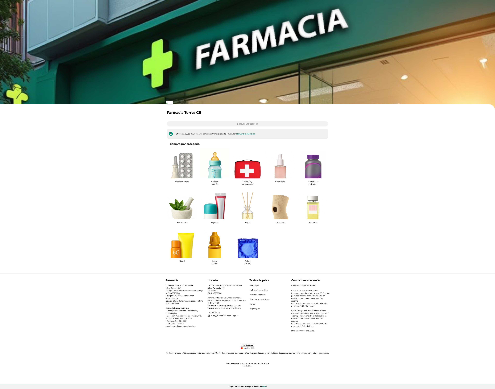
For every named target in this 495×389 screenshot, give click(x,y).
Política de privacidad (258, 290)
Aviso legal (254, 285)
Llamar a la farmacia (245, 134)
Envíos (252, 304)
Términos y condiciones (259, 299)
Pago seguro (254, 308)
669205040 (214, 313)
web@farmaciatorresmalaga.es (224, 316)
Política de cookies (257, 295)
